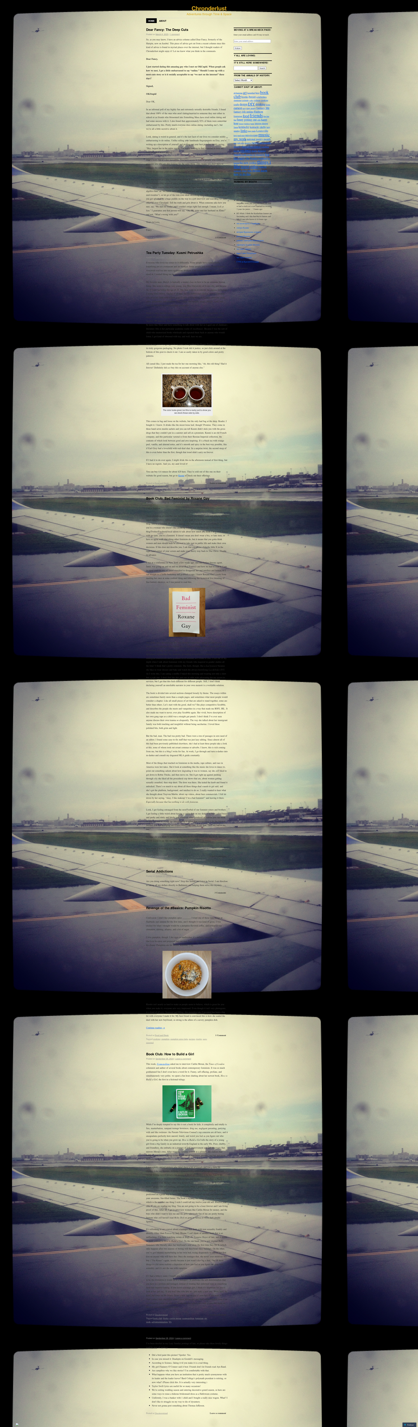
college (257, 100)
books (166, 859)
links (244, 130)
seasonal (150, 1042)
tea (167, 486)
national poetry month (258, 139)
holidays (247, 123)
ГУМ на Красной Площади (248, 261)
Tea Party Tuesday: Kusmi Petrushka (174, 252)
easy (244, 108)
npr (154, 896)
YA (170, 1321)
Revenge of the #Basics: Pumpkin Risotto (178, 907)
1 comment (175, 34)
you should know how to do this (250, 172)
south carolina (247, 154)
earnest (238, 108)
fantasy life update (243, 112)
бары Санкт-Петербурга (246, 253)
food (246, 115)
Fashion (258, 112)
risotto (199, 1039)
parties (255, 143)
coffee (251, 100)
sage (205, 1039)
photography (265, 142)
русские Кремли (243, 236)
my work (176, 241)
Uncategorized (161, 237)
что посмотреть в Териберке (248, 223)
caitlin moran (175, 1318)
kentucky (244, 127)
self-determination (160, 1321)
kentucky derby (258, 127)
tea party (173, 486)
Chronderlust (209, 8)
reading (191, 859)
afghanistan (238, 93)
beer (257, 92)
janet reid (183, 859)
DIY (251, 103)
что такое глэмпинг (244, 257)
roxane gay (200, 859)
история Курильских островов (249, 232)
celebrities (261, 96)
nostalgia (248, 143)
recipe (237, 150)
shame (254, 150)
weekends (237, 171)
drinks (268, 105)
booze (252, 97)
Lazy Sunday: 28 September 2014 (171, 1333)
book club (157, 859)
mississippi (251, 135)
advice (156, 241)
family (156, 486)
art (245, 92)
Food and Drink (162, 483)
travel (245, 166)
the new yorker (248, 162)
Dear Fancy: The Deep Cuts (167, 29)
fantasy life (262, 108)
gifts (259, 120)
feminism (173, 859)
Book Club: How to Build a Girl (170, 1054)
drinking (260, 104)
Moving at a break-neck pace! (252, 29)
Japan (236, 127)
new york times (239, 143)
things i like (183, 486)
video (253, 166)
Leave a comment (183, 257)
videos (262, 167)
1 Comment (220, 237)
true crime (186, 896)
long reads (252, 131)
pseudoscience (251, 146)
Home (151, 20)
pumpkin (165, 1039)
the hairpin (198, 241)
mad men (241, 135)
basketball (251, 93)
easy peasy (251, 108)
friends (256, 115)
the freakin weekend (256, 158)
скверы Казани (243, 227)
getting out (250, 120)
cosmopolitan (188, 1318)
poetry (237, 146)
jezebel (163, 241)
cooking (157, 1039)
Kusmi (181, 475)
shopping (261, 150)
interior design (261, 123)
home (252, 123)
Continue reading (155, 1027)
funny (240, 120)
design (243, 104)
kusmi (162, 486)
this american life (173, 896)
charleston (237, 100)
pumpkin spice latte (179, 1039)
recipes (192, 1039)
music (264, 134)
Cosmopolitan (163, 1063)
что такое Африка (244, 249)
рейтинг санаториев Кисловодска (250, 240)
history (241, 123)
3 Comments (220, 892)
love (169, 241)
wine (244, 170)
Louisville (262, 131)
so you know (259, 154)
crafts (236, 104)
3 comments (177, 876)
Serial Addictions (159, 871)
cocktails (245, 100)
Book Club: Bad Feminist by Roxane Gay (177, 498)
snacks (237, 154)
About (162, 20)
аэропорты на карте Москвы (248, 244)
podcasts (161, 896)
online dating (187, 241)
